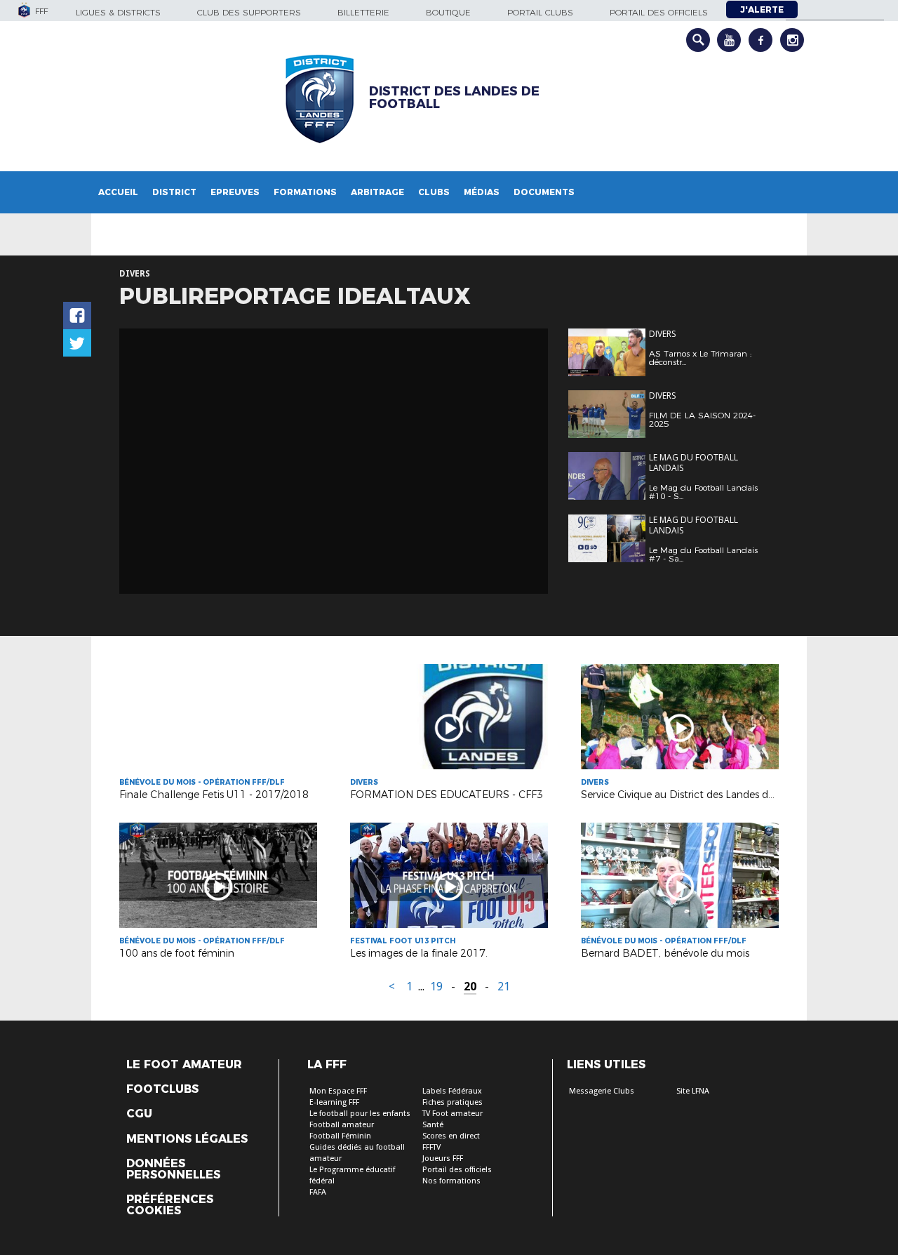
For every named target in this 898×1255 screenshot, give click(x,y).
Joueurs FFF (442, 1158)
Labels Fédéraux (452, 1091)
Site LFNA (692, 1091)
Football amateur (341, 1124)
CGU (139, 1114)
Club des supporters (249, 12)
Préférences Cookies (169, 1205)
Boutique (448, 12)
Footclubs (162, 1089)
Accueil (118, 192)
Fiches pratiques (452, 1102)
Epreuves (235, 192)
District (174, 192)
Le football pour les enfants (359, 1113)
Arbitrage (377, 192)
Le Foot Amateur (184, 1064)
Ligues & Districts (118, 12)
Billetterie (363, 12)
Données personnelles (173, 1169)
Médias (482, 192)
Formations (305, 192)
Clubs (434, 192)
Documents (544, 192)
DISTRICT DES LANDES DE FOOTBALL (454, 98)
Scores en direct (451, 1136)
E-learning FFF (334, 1102)
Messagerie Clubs (601, 1091)
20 (470, 986)
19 (436, 986)
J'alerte (762, 9)
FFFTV (431, 1147)
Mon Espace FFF (338, 1091)
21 (503, 986)
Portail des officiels (659, 12)
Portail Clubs (540, 12)
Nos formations (451, 1181)
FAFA (317, 1192)
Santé (432, 1124)
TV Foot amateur (452, 1113)
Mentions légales (187, 1139)
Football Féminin (340, 1136)
